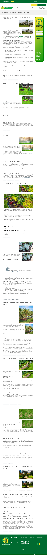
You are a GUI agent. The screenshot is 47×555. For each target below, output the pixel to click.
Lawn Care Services (38, 55)
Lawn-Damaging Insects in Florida (13, 408)
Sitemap (23, 554)
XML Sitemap (26, 554)
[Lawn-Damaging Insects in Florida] (25, 414)
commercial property (13, 355)
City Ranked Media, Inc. (36, 554)
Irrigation (37, 7)
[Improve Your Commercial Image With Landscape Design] (25, 474)
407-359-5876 (39, 30)
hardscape (11, 404)
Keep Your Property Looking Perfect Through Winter (17, 303)
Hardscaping (33, 7)
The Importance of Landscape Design (14, 183)
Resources (44, 8)
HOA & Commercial (19, 7)
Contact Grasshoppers (38, 50)
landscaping (8, 130)
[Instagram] (39, 544)
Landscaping (24, 7)
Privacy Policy (18, 554)
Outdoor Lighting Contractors (38, 57)
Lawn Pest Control (10, 463)
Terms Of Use (21, 554)
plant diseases (17, 299)
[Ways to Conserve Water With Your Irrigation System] (25, 140)
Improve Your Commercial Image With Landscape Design (18, 467)
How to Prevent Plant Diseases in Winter (15, 241)
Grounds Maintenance (32, 539)
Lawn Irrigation (17, 180)
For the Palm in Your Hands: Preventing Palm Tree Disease (17, 17)
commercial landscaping (6, 355)
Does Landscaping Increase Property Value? (17, 83)
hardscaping (15, 404)
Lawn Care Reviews (38, 59)
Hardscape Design (38, 52)
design (5, 130)
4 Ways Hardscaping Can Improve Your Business (18, 358)
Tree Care (29, 7)
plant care (13, 299)
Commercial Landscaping (39, 51)
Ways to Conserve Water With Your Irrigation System (17, 134)
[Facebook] (37, 544)
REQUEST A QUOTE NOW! (39, 36)
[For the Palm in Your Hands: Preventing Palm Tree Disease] (25, 23)
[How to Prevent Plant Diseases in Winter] (25, 247)
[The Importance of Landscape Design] (25, 188)
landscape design (19, 355)
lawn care (13, 180)
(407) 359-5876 (34, 1)
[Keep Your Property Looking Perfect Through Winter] (25, 314)
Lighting (40, 8)
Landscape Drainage (42, 7)
